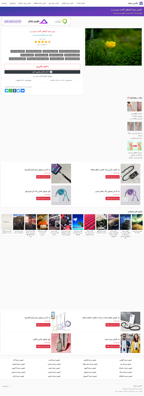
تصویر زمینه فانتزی (90, 360)
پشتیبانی (12, 3)
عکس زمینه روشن (50, 51)
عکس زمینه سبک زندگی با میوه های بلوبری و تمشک (66, 233)
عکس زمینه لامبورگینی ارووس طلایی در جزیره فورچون (113, 233)
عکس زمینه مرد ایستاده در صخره (18, 232)
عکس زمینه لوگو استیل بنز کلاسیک (102, 232)
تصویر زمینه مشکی (54, 364)
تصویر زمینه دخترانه (125, 368)
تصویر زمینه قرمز (54, 360)
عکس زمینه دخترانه (24, 3)
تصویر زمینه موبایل (90, 372)
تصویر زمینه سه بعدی (18, 372)
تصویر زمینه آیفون (90, 368)
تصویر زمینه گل (18, 360)
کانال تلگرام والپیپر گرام (41, 71)
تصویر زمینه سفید (54, 368)
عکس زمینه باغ (27, 55)
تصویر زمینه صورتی (54, 372)
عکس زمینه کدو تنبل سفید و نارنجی (42, 233)
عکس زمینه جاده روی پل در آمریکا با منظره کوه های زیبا (30, 233)
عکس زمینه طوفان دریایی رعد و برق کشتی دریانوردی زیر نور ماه (125, 234)
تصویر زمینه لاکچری (18, 368)
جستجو (4, 3)
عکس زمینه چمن (72, 58)
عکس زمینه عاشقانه (40, 3)
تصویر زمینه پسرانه (125, 372)
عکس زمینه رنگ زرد (17, 58)
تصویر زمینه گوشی (126, 360)
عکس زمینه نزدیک (33, 51)
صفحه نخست (80, 3)
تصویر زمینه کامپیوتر (90, 376)
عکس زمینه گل (41, 55)
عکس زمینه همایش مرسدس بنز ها (54, 233)
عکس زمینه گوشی (67, 3)
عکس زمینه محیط (72, 55)
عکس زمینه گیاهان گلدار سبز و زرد (126, 10)
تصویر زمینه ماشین (54, 376)
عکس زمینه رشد (57, 58)
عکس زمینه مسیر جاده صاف (137, 232)
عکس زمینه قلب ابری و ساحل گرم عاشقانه (78, 233)
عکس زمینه (133, 3)
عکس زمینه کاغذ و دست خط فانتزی (7, 232)
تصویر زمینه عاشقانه (125, 376)
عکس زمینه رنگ (18, 51)
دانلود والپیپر (42, 66)
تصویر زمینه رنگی (18, 376)
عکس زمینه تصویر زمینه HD (38, 58)
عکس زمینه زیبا (54, 3)
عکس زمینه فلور (56, 55)
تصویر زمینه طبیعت (18, 364)
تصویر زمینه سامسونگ (89, 364)
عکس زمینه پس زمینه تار (69, 51)
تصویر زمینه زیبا (125, 364)
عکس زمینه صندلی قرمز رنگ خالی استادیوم (89, 233)
